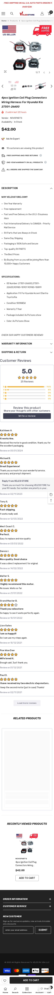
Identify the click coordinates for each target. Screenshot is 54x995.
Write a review (27, 416)
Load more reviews (26, 703)
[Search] (12, 13)
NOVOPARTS (16, 118)
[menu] (3, 13)
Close (51, 3)
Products (14, 21)
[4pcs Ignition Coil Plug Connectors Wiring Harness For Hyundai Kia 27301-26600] (27, 845)
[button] (44, 72)
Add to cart (31, 980)
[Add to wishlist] (5, 980)
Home (4, 21)
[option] (27, 50)
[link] (27, 797)
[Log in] (42, 13)
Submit (43, 930)
